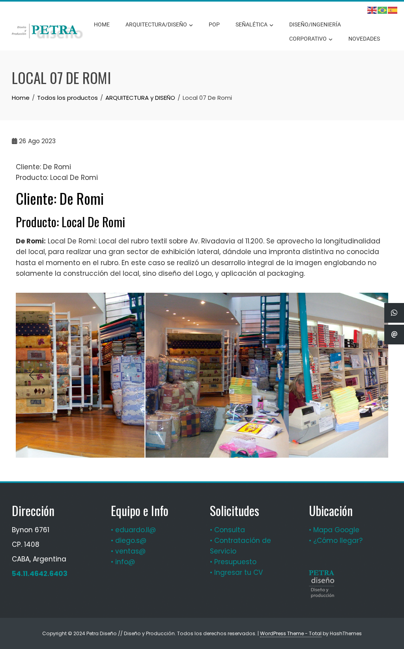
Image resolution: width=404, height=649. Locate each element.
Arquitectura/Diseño (156, 24)
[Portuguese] (383, 10)
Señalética (251, 24)
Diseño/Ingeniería (315, 24)
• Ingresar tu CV (236, 572)
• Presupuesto (233, 562)
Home (102, 24)
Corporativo (308, 39)
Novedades (364, 39)
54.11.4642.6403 (39, 573)
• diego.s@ (128, 540)
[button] (33, 375)
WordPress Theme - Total (291, 633)
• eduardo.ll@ (133, 530)
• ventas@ (128, 551)
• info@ (123, 562)
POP (214, 24)
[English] (372, 10)
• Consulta (227, 530)
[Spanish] (393, 10)
